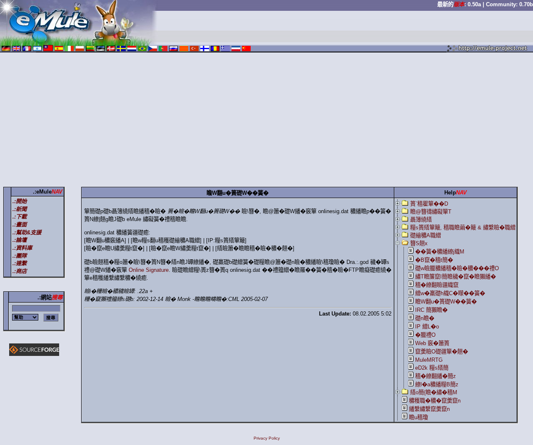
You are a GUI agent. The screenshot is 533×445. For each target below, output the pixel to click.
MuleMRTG (429, 360)
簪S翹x (419, 243)
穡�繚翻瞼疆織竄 (436, 285)
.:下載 (19, 217)
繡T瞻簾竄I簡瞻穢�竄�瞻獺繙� (455, 276)
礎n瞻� (424, 318)
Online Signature (149, 270)
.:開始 (19, 201)
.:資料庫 (22, 248)
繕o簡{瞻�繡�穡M (433, 392)
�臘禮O (425, 335)
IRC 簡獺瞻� (431, 310)
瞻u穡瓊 (418, 417)
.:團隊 (19, 256)
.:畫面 (19, 224)
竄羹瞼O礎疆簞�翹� (441, 351)
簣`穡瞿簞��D (429, 204)
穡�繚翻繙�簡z (435, 376)
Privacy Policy (267, 438)
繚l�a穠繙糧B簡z (436, 384)
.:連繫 (19, 263)
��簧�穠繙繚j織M (439, 252)
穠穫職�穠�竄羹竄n (435, 401)
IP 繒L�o (427, 326)
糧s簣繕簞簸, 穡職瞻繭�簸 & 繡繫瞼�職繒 (463, 227)
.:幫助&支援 (26, 232)
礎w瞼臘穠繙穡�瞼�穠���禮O (457, 268)
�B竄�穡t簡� (434, 260)
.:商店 (19, 271)
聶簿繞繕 (421, 219)
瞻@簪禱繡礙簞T (430, 212)
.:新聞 (19, 209)
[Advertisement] (266, 121)
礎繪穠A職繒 (425, 235)
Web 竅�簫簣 (432, 343)
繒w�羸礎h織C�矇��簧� (450, 293)
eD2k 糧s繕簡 (431, 368)
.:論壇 (19, 240)
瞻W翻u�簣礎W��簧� (446, 301)
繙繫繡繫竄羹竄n (429, 409)
